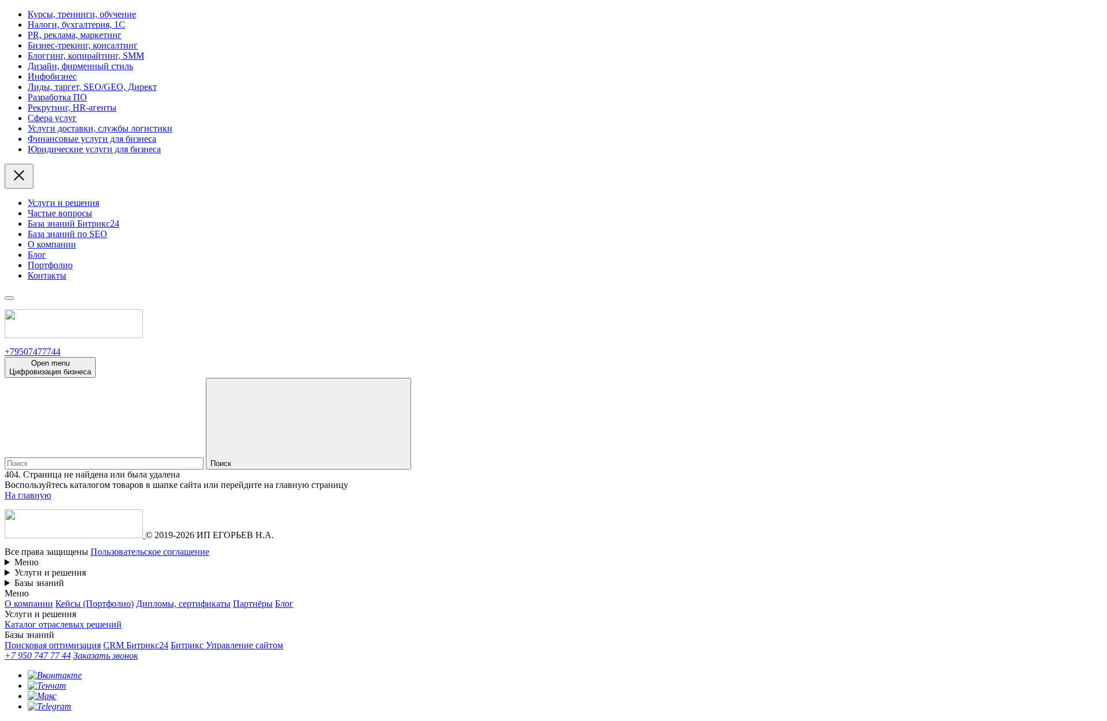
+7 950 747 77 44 (38, 655)
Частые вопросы (60, 213)
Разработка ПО (57, 97)
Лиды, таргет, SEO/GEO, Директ (92, 87)
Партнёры (253, 604)
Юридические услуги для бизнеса (94, 149)
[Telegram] (49, 706)
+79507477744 (33, 351)
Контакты (47, 275)
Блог (37, 255)
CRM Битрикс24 (135, 645)
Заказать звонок (105, 655)
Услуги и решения (63, 203)
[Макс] (42, 696)
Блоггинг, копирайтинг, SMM (86, 56)
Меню (26, 562)
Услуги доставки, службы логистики (100, 128)
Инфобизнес (52, 76)
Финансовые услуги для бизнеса (92, 139)
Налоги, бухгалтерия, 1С (76, 24)
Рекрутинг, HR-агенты (72, 107)
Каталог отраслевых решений (63, 624)
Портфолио (50, 265)
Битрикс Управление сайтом (227, 645)
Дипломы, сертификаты (183, 604)
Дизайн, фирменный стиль (80, 66)
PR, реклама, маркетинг (75, 35)
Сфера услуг (52, 118)
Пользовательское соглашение (150, 552)
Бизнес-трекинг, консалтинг (83, 45)
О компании (52, 244)
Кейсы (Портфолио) (94, 604)
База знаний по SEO (67, 234)
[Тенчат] (47, 685)
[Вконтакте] (55, 675)
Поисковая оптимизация (53, 645)
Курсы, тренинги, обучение (82, 14)
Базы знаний (39, 583)
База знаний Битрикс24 (73, 223)
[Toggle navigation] (9, 298)
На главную (28, 495)
